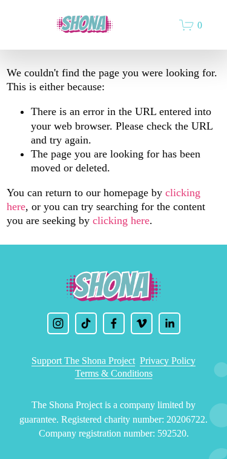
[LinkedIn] (169, 323)
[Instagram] (58, 323)
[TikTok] (86, 323)
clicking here (121, 220)
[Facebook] (114, 323)
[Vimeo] (142, 323)
